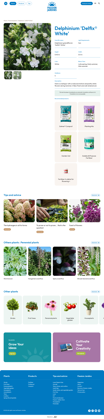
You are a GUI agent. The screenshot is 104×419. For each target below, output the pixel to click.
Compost (30, 386)
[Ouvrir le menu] (6, 3)
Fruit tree (55, 392)
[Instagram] (92, 411)
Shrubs (5, 382)
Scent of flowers (75, 225)
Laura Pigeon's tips (58, 382)
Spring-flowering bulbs (10, 398)
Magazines (80, 382)
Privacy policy (81, 392)
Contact (79, 386)
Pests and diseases (58, 398)
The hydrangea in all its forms (15, 225)
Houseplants (7, 390)
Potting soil (31, 384)
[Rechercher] (98, 2)
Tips (29, 3)
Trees (5, 394)
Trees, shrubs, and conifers (60, 386)
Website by (50, 417)
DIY (54, 396)
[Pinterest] (99, 411)
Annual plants (7, 392)
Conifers (6, 396)
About (79, 384)
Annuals (72, 229)
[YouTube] (96, 411)
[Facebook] (89, 411)
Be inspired (81, 353)
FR (95, 3)
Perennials (7, 229)
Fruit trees (6, 384)
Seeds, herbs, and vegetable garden (63, 390)
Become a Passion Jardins (84, 388)
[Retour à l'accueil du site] (52, 8)
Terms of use (81, 390)
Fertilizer (30, 382)
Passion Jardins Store (59, 400)
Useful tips (56, 388)
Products (21, 3)
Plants (13, 3)
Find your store (86, 3)
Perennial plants (12, 20)
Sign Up (12, 353)
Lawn (54, 394)
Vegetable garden (9, 388)
